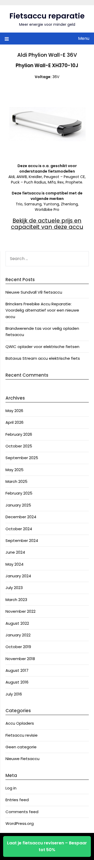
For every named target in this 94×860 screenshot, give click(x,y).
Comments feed (21, 811)
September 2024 (21, 540)
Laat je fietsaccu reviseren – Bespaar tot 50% (47, 846)
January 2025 (18, 505)
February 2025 (18, 493)
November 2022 (20, 611)
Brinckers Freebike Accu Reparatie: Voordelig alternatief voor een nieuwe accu (42, 310)
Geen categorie (21, 747)
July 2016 (13, 694)
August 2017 (16, 670)
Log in (10, 788)
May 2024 (14, 564)
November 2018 (20, 658)
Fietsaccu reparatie (47, 16)
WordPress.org (19, 823)
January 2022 (18, 635)
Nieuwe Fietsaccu (22, 758)
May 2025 (14, 469)
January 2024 (18, 576)
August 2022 (17, 623)
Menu (83, 38)
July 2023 (14, 587)
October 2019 (18, 646)
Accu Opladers (19, 723)
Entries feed (17, 799)
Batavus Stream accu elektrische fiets (42, 358)
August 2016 (16, 682)
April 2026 (14, 422)
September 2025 (21, 457)
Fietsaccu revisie (21, 735)
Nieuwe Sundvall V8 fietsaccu (33, 292)
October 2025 (18, 446)
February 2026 (18, 434)
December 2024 (20, 517)
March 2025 (16, 481)
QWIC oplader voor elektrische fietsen (42, 346)
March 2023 (16, 599)
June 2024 (15, 552)
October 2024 (18, 529)
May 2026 (14, 410)
